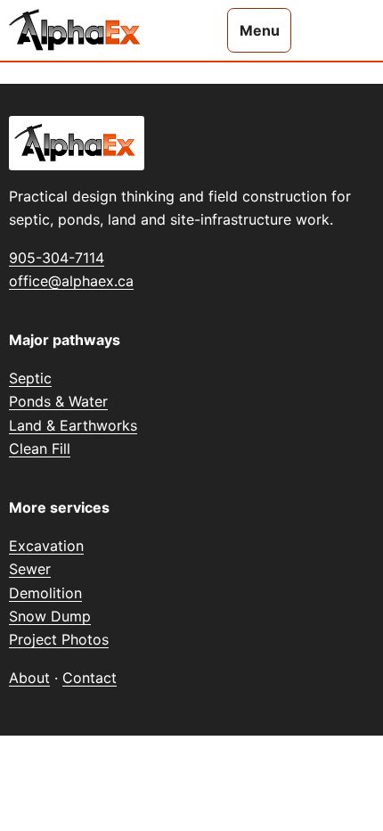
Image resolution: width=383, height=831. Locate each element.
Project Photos (59, 639)
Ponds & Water (58, 401)
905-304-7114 (56, 258)
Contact (89, 678)
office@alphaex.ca (71, 281)
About (29, 678)
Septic (30, 378)
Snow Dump (50, 616)
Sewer (30, 569)
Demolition (45, 593)
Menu (260, 30)
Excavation (46, 546)
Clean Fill (39, 448)
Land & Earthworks (73, 425)
